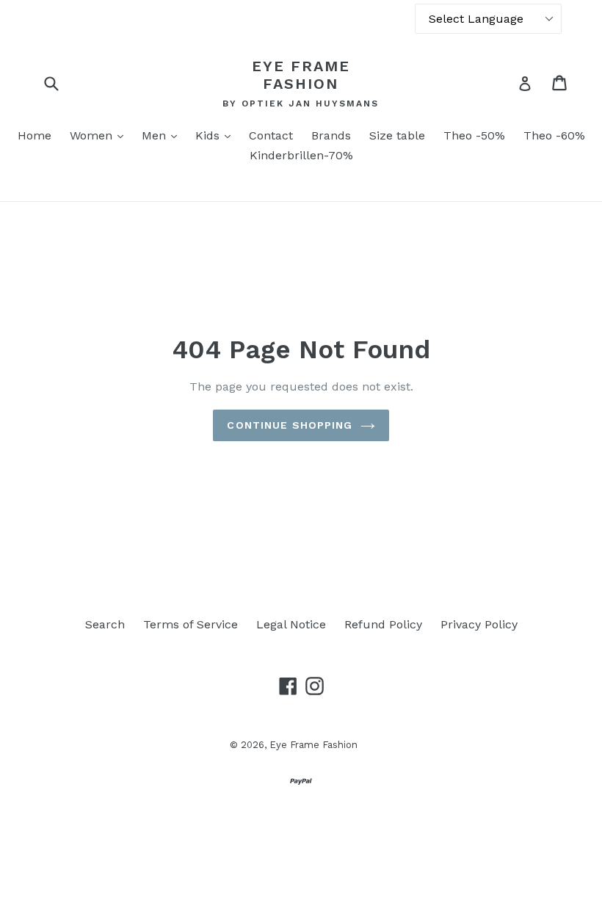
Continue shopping (289, 425)
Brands (331, 135)
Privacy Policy (479, 624)
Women (100, 135)
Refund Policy (383, 624)
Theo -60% (554, 135)
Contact (271, 135)
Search (105, 624)
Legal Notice (291, 624)
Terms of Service (190, 624)
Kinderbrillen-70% (301, 155)
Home (34, 135)
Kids (216, 135)
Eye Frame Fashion (301, 74)
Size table (397, 135)
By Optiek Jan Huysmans (300, 103)
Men (163, 135)
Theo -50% (474, 135)
